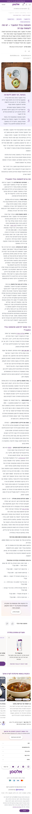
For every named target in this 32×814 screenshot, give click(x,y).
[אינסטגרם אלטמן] (28, 767)
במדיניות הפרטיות (17, 807)
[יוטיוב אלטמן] (13, 767)
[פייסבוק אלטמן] (23, 767)
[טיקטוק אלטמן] (18, 767)
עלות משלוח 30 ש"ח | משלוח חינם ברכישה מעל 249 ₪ (16, 1)
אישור (24, 810)
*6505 (3, 4)
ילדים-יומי (18, 699)
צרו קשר (6, 767)
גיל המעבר (27, 19)
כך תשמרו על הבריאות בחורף (22, 704)
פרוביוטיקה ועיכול (25, 22)
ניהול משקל (11, 19)
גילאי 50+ (18, 19)
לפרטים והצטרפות (16, 737)
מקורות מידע (16, 612)
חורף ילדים (26, 699)
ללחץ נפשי (13, 225)
